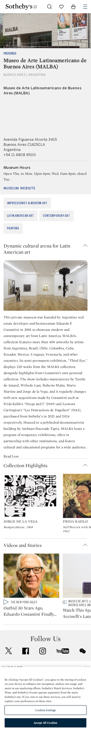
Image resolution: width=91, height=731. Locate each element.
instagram (42, 651)
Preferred (10, 53)
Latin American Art (20, 216)
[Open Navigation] (85, 6)
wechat (83, 651)
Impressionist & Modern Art (27, 203)
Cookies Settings (45, 710)
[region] (45, 699)
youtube (62, 651)
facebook (25, 651)
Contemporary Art (56, 216)
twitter (8, 650)
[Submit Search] (49, 6)
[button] (45, 249)
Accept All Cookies (45, 723)
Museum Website (20, 188)
